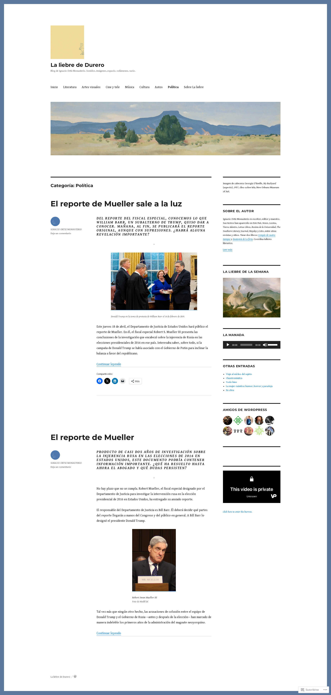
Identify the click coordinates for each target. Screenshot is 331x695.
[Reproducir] (228, 345)
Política (173, 87)
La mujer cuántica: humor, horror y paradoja (249, 386)
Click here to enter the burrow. (237, 511)
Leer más (227, 249)
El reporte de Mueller (92, 437)
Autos (159, 87)
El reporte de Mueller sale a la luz (116, 203)
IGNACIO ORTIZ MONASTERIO (66, 229)
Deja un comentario (61, 233)
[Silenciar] (265, 345)
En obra (230, 390)
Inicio (54, 87)
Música (129, 87)
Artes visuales (91, 87)
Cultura (144, 87)
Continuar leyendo (109, 364)
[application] (251, 345)
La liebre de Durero (77, 65)
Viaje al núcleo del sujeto (239, 374)
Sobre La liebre (194, 87)
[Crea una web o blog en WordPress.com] (75, 676)
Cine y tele (113, 87)
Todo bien (231, 382)
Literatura (69, 87)
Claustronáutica (234, 378)
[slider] (273, 344)
